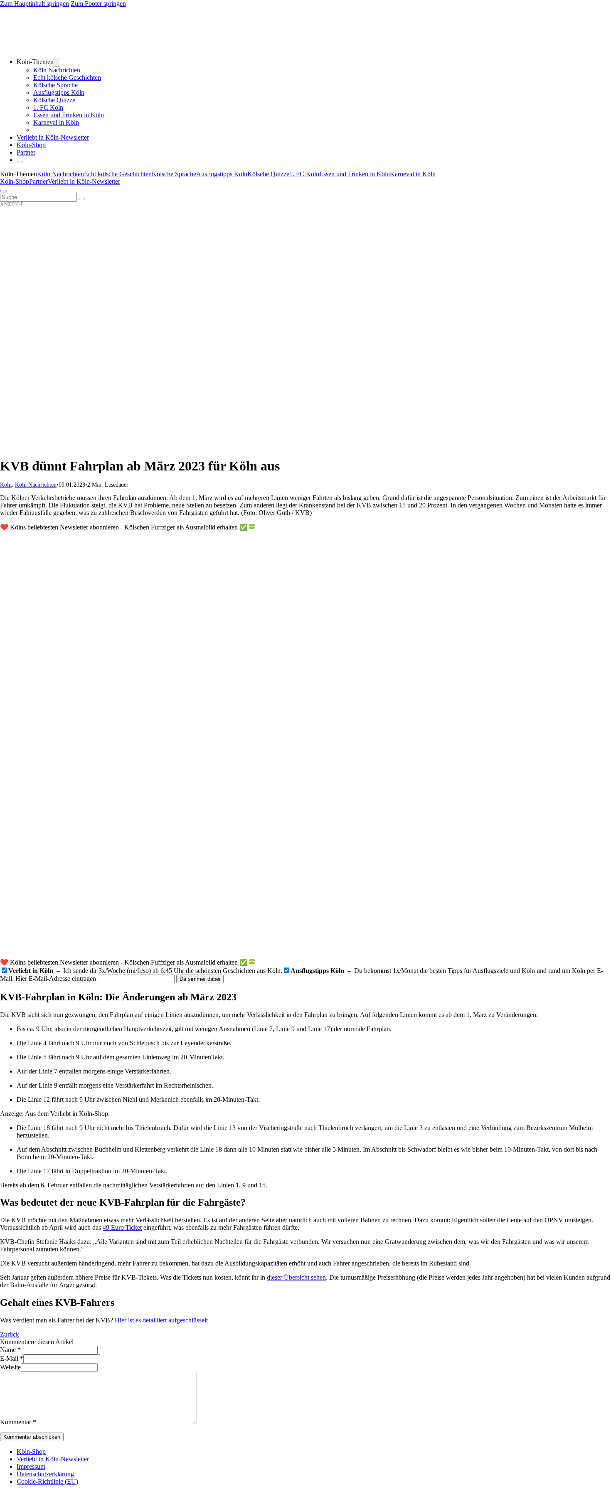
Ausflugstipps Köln (58, 92)
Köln (6, 485)
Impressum (31, 1466)
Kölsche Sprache (55, 85)
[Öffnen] (3, 191)
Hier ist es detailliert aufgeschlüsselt (161, 1320)
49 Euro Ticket (122, 1227)
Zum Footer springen (98, 3)
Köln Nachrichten (56, 70)
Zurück (9, 1334)
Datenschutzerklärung (45, 1473)
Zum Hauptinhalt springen (34, 3)
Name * (10, 1349)
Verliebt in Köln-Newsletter (53, 137)
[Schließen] (20, 162)
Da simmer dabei (200, 979)
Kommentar (18, 1422)
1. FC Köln (48, 107)
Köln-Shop (14, 181)
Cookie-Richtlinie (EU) (47, 1481)
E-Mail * (11, 1358)
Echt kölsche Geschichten (67, 77)
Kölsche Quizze (54, 99)
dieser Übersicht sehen (296, 1277)
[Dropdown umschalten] (57, 62)
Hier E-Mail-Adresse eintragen (55, 978)
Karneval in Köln (56, 122)
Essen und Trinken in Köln (68, 114)
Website (10, 1367)
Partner (26, 152)
